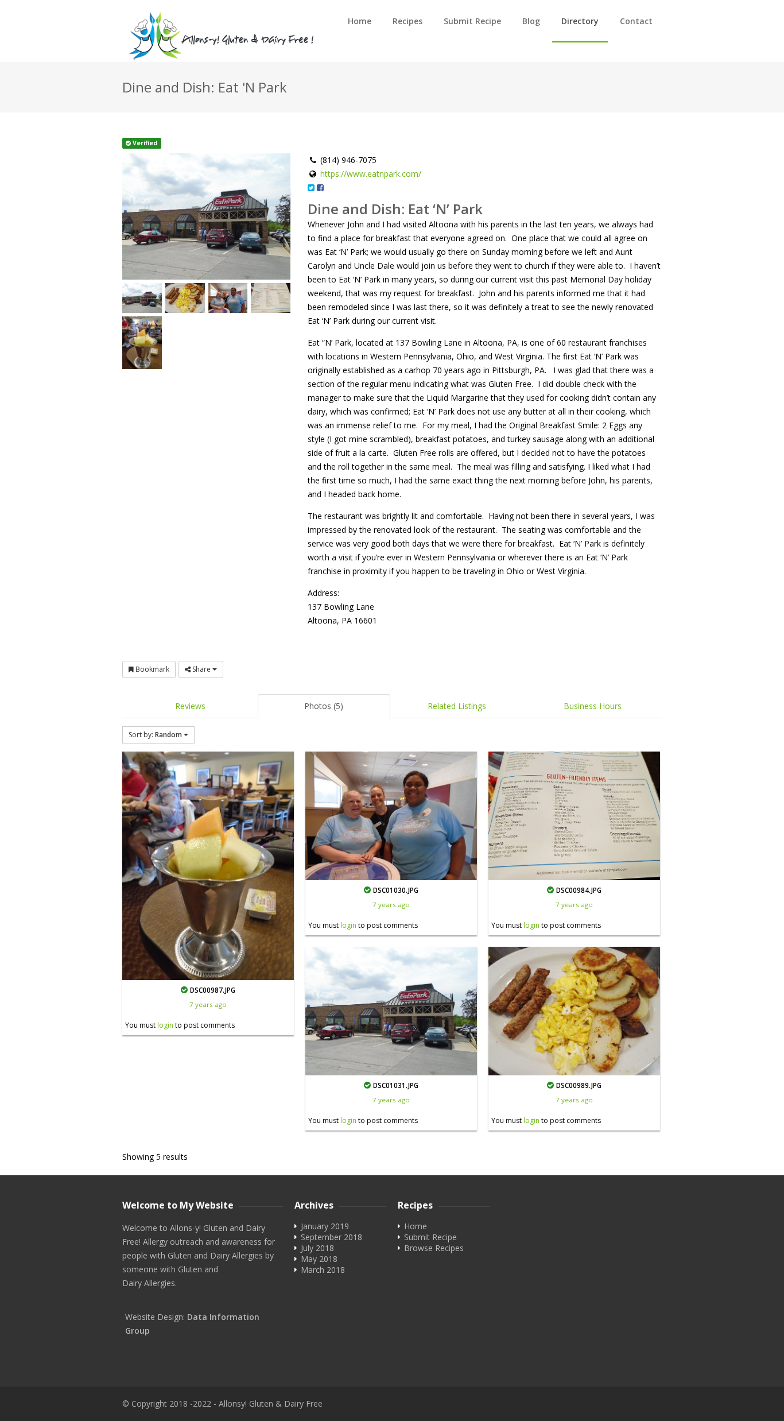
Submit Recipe (472, 21)
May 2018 (319, 1258)
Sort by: (155, 734)
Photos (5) (323, 705)
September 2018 (331, 1237)
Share (201, 669)
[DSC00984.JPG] (574, 816)
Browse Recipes (434, 1247)
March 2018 (323, 1269)
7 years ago (208, 1004)
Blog (531, 21)
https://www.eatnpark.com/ (370, 173)
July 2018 (317, 1247)
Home (359, 21)
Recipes (407, 21)
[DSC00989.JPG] (574, 1011)
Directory (580, 21)
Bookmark (151, 669)
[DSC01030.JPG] (391, 816)
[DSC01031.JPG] (391, 1011)
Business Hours (593, 705)
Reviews (190, 705)
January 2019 (325, 1226)
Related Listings (457, 705)
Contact (636, 21)
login (165, 1025)
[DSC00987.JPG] (208, 866)
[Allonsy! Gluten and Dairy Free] (219, 36)
